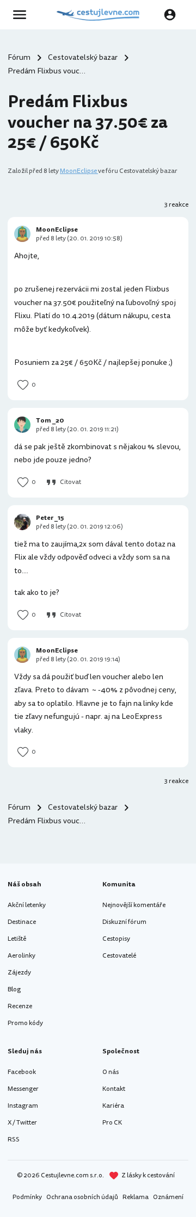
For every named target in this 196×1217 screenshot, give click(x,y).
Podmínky (27, 1197)
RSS (14, 1139)
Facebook (22, 1072)
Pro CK (112, 1122)
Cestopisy (116, 938)
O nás (110, 1072)
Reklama (135, 1197)
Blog (14, 989)
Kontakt (113, 1089)
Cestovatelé (119, 955)
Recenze (20, 1006)
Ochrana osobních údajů (82, 1197)
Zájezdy (19, 972)
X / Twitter (22, 1122)
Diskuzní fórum (124, 922)
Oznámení (168, 1197)
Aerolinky (21, 955)
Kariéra (113, 1105)
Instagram (23, 1105)
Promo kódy (25, 1023)
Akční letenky (27, 905)
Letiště (17, 938)
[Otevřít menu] (23, 15)
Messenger (23, 1089)
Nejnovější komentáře (134, 905)
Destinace (22, 922)
